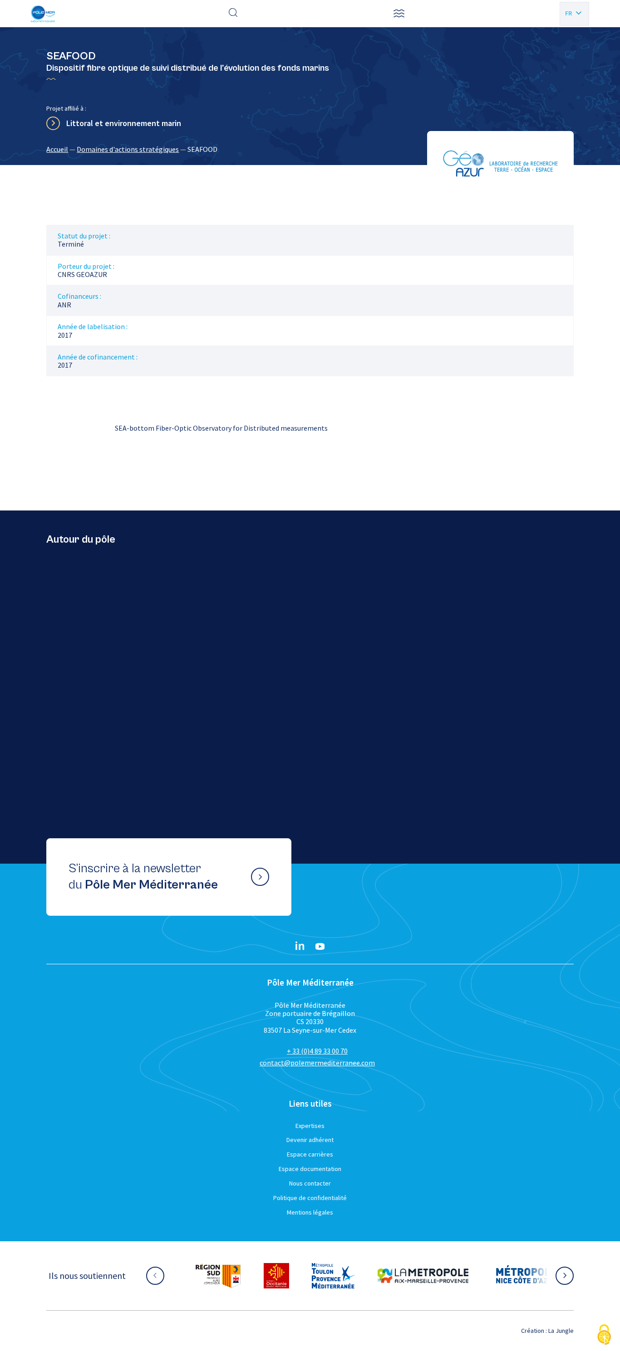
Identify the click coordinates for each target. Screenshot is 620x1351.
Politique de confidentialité (310, 1198)
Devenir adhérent (310, 1140)
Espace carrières (310, 1154)
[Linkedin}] (300, 946)
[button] (399, 14)
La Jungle (561, 1331)
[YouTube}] (320, 946)
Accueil (57, 149)
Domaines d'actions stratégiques (128, 149)
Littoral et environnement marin (123, 123)
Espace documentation (310, 1169)
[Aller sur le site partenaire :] (218, 1275)
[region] (309, 149)
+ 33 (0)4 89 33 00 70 (317, 1050)
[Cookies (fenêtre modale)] (604, 1335)
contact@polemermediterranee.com (317, 1062)
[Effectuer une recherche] (233, 13)
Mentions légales (310, 1212)
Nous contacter (310, 1183)
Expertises (310, 1126)
